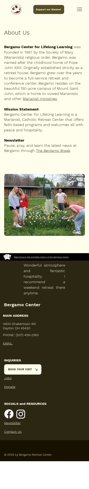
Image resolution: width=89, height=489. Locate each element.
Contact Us (13, 432)
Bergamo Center (22, 304)
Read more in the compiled (41, 257)
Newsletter (12, 423)
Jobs (8, 378)
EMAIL (7, 343)
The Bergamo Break (53, 150)
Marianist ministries (40, 99)
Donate (9, 387)
